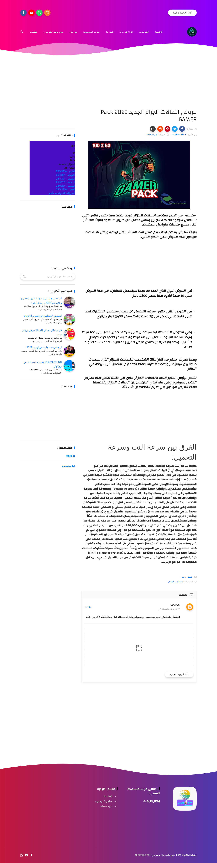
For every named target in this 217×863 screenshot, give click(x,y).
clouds (175, 605)
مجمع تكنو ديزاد (168, 855)
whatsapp (106, 806)
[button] (182, 129)
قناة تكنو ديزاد (126, 32)
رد (86, 607)
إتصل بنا (108, 796)
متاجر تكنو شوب (103, 801)
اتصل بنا (110, 32)
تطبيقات (33, 32)
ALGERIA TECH (143, 855)
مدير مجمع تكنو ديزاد (53, 32)
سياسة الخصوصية (91, 32)
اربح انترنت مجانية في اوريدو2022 (44, 347)
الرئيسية (159, 32)
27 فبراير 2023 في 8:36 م (169, 609)
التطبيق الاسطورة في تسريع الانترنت (43, 315)
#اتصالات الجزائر (175, 581)
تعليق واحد (187, 577)
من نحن (73, 32)
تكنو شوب (144, 32)
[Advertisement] (139, 86)
